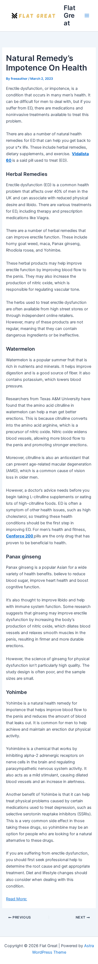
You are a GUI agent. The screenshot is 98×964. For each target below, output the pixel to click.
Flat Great (69, 15)
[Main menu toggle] (87, 15)
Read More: (16, 898)
